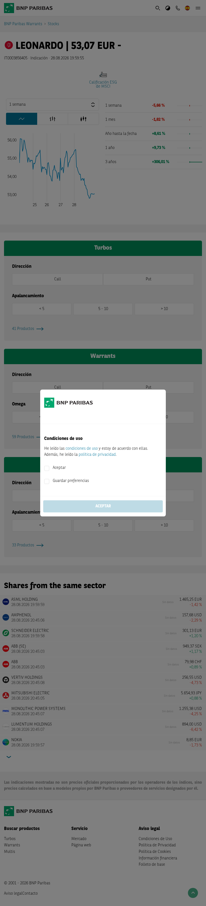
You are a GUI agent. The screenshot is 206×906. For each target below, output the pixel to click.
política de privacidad (97, 455)
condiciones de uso (82, 449)
